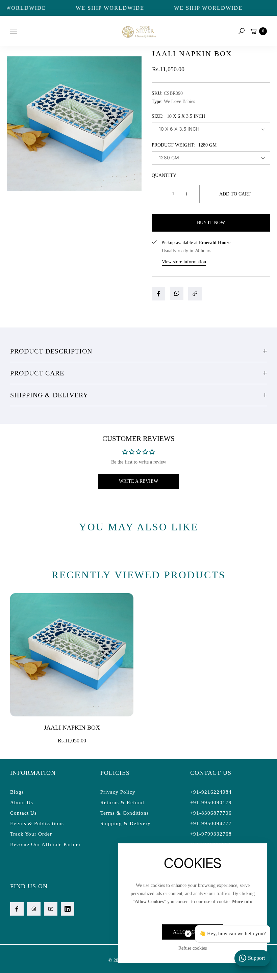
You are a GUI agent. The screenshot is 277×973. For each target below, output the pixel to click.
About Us (21, 802)
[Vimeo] (67, 909)
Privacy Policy (117, 792)
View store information (184, 261)
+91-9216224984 (211, 792)
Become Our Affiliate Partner (45, 844)
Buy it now (211, 222)
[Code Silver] (138, 31)
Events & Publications (37, 823)
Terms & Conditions (124, 813)
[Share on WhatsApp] (176, 293)
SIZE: (178, 116)
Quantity (164, 175)
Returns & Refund (122, 802)
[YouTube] (50, 909)
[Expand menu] (13, 31)
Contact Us (23, 813)
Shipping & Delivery (49, 395)
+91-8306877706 (211, 813)
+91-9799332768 (211, 834)
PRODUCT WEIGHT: (184, 145)
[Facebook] (17, 909)
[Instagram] (34, 909)
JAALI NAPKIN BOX (72, 727)
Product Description (51, 351)
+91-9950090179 (211, 802)
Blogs (17, 792)
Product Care (37, 373)
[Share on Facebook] (158, 293)
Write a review (138, 481)
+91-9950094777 (211, 823)
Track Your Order (31, 834)
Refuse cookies (192, 948)
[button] (241, 31)
